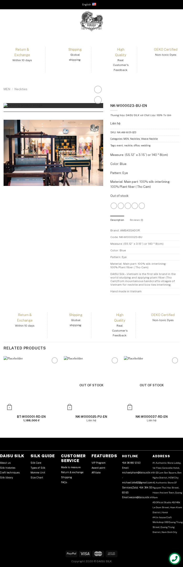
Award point (98, 467)
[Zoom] (98, 89)
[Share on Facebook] (48, 117)
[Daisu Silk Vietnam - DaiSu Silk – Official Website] (91, 21)
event (120, 145)
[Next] (179, 393)
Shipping (66, 477)
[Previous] (3, 393)
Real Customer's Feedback (120, 65)
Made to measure (71, 467)
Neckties (21, 89)
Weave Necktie (149, 138)
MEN (7, 89)
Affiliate (96, 472)
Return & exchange (72, 472)
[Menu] (6, 21)
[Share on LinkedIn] (62, 117)
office (137, 145)
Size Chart (36, 477)
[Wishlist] (98, 100)
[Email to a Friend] (53, 117)
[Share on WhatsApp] (44, 117)
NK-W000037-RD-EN (152, 416)
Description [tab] (117, 220)
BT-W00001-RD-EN (31, 416)
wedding (146, 145)
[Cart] (177, 21)
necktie (128, 145)
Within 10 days (22, 60)
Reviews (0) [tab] (136, 220)
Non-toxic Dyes (165, 54)
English (86, 4)
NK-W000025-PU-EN (91, 416)
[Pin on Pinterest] (58, 117)
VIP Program (99, 462)
